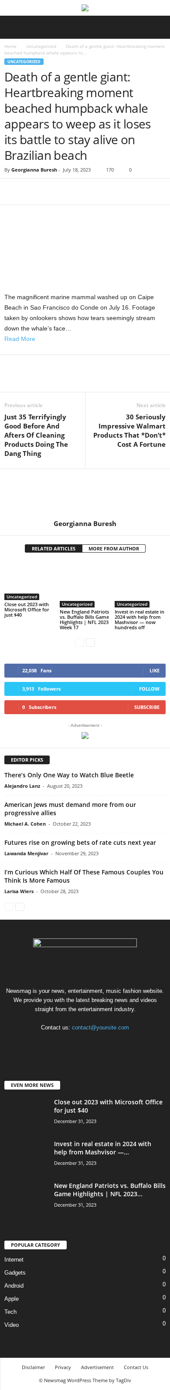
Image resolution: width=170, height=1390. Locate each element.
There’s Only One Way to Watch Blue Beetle (69, 775)
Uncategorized (41, 46)
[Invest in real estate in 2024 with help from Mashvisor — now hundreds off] (140, 584)
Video (11, 1325)
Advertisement (97, 1367)
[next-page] (90, 642)
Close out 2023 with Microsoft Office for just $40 (26, 609)
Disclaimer (33, 1367)
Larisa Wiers (19, 891)
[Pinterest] (53, 191)
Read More (19, 338)
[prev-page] (79, 642)
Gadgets (15, 1272)
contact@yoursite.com (100, 1027)
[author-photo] (85, 494)
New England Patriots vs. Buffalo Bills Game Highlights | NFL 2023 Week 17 (84, 619)
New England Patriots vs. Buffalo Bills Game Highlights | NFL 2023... (110, 1189)
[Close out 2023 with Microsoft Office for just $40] (29, 581)
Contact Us (136, 1367)
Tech (10, 1312)
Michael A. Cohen (25, 823)
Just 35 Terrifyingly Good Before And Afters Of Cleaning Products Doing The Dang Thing (36, 435)
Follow (149, 688)
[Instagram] (95, 1044)
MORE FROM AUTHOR (113, 548)
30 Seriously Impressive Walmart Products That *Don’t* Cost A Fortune (129, 430)
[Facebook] (13, 191)
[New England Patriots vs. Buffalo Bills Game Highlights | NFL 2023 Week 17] (85, 584)
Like (155, 670)
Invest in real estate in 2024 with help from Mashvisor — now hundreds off (139, 619)
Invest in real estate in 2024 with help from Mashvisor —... (102, 1148)
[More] (94, 191)
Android (14, 1285)
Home (10, 46)
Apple (11, 1299)
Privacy (63, 1367)
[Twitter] (33, 191)
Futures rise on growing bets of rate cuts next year (80, 842)
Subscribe (147, 707)
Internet (14, 1259)
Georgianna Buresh (34, 169)
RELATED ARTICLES (53, 548)
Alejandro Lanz (22, 786)
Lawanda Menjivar (26, 853)
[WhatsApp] (73, 191)
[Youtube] (112, 1044)
